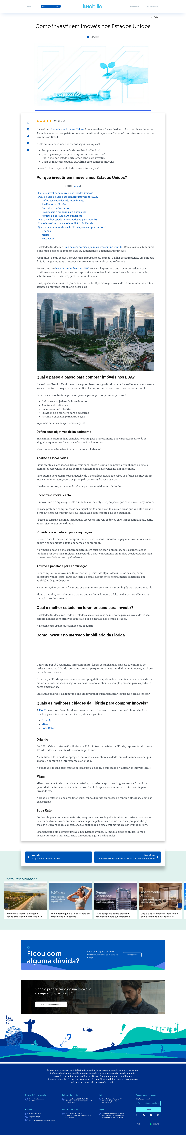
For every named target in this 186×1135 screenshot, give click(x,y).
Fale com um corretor (50, 6)
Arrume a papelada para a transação (62, 215)
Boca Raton (48, 238)
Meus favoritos (152, 6)
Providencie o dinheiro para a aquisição (64, 212)
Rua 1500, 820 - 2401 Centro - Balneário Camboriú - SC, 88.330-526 (79, 1115)
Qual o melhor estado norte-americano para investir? (67, 219)
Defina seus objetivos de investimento (63, 200)
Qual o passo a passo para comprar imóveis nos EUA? (68, 196)
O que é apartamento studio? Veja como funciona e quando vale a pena (159, 915)
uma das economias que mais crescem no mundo (93, 247)
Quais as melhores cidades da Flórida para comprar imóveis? (72, 227)
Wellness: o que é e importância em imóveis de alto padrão (70, 915)
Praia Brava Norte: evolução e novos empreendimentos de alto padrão (24, 915)
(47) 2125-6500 (34, 1117)
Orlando (46, 231)
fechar (77, 186)
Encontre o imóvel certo (55, 208)
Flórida (43, 710)
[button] (28, 122)
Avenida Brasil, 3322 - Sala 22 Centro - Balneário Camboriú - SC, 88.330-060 (79, 1101)
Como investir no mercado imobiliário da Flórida (65, 223)
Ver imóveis (135, 6)
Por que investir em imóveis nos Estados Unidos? (65, 193)
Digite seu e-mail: (143, 1099)
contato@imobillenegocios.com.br (42, 1120)
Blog (29, 6)
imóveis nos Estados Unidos (67, 129)
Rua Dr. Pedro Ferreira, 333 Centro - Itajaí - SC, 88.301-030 (112, 1101)
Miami (45, 234)
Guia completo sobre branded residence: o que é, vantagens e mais (113, 915)
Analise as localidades (54, 204)
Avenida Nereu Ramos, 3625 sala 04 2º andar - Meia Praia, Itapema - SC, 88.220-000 (113, 1115)
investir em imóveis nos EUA (72, 268)
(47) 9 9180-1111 (35, 1114)
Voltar (156, 17)
